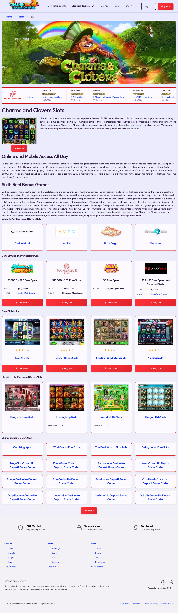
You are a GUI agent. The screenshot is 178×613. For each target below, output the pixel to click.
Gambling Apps (22, 447)
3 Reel (98, 548)
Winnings (56, 548)
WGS (10, 548)
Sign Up (148, 6)
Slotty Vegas (111, 243)
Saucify (11, 553)
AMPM (66, 243)
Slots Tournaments (57, 5)
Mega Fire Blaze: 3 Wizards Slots (102, 97)
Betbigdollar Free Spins (155, 447)
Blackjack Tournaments (83, 5)
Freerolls (56, 557)
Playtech (12, 557)
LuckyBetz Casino (159, 294)
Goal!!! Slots (22, 358)
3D (96, 557)
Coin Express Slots (46, 97)
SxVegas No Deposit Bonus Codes (111, 497)
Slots (117, 5)
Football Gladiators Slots (111, 358)
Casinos (104, 5)
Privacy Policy (167, 603)
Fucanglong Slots (66, 417)
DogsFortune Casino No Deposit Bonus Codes (22, 497)
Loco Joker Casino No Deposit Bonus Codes (67, 497)
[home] (23, 10)
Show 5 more (10, 566)
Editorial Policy (151, 603)
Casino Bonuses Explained (130, 603)
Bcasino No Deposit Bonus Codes (111, 481)
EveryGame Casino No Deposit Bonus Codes (66, 465)
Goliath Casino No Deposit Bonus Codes (156, 497)
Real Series (100, 562)
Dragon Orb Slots (155, 417)
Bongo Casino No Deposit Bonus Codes (22, 481)
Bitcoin (129, 5)
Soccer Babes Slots (67, 358)
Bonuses (56, 553)
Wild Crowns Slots (136, 97)
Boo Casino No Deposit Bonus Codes (66, 481)
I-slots (98, 553)
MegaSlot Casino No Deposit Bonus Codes (22, 465)
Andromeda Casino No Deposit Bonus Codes (111, 465)
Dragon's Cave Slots (22, 417)
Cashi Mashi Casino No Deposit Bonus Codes (155, 481)
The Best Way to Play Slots (111, 447)
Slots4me (155, 243)
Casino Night (22, 243)
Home (9, 16)
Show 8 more (54, 566)
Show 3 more (97, 566)
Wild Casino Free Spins (66, 447)
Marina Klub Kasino (26, 293)
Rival (10, 562)
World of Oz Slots (111, 417)
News (50, 543)
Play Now (165, 6)
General (55, 562)
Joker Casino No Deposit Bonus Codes (155, 465)
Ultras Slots (71, 97)
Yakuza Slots (155, 358)
